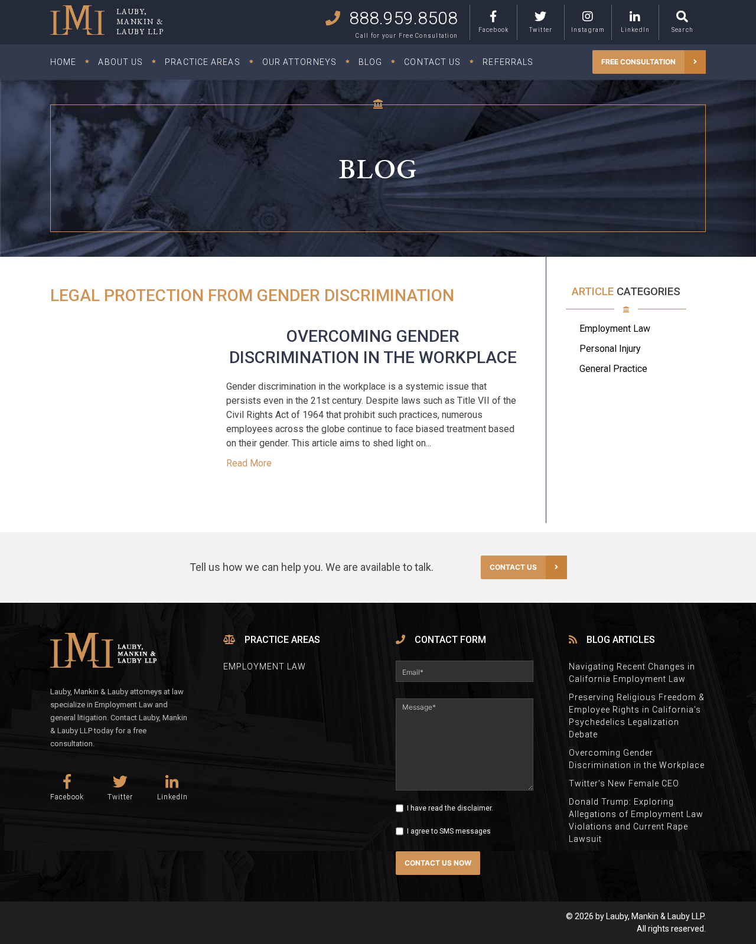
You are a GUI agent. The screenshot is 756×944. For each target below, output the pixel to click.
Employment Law (614, 328)
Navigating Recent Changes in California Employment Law (632, 673)
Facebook (493, 30)
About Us (120, 62)
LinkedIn (635, 30)
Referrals (508, 62)
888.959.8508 (403, 18)
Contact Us (432, 62)
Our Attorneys (299, 62)
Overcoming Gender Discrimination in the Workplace (637, 759)
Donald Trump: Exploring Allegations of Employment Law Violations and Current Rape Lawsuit (636, 820)
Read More (249, 463)
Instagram (588, 30)
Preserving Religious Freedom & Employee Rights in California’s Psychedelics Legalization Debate (637, 716)
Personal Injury (610, 348)
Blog (370, 62)
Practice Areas (202, 62)
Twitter (540, 30)
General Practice (613, 368)
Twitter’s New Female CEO (624, 783)
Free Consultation (638, 61)
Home (63, 62)
